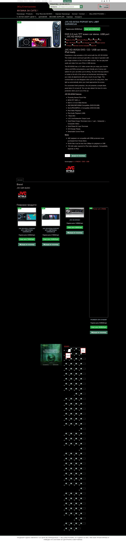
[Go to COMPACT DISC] (68, 370)
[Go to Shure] (68, 500)
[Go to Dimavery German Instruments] (68, 375)
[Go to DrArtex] (78, 375)
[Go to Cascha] (73, 365)
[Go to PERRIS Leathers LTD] (73, 470)
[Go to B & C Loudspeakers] (83, 355)
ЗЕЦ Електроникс (26, 6)
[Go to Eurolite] (78, 385)
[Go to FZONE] (83, 390)
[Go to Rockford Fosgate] (68, 485)
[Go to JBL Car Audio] (83, 415)
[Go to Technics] (83, 510)
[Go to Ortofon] (78, 465)
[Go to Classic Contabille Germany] (78, 365)
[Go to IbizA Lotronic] (73, 410)
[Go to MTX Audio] (83, 455)
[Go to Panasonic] (83, 465)
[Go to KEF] (83, 420)
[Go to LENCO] (68, 435)
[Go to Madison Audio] (68, 440)
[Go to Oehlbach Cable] (83, 460)
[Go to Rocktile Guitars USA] (73, 485)
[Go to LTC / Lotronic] (78, 435)
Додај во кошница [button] (27, 244)
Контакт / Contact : (79, 14)
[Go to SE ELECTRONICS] (78, 495)
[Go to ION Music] (68, 415)
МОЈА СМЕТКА (44, 1)
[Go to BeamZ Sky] (68, 360)
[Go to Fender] (68, 390)
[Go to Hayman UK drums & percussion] (73, 405)
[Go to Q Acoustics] (83, 475)
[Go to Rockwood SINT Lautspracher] (78, 485)
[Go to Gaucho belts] (78, 395)
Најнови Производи (62, 14)
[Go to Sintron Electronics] (73, 500)
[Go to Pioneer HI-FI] (68, 475)
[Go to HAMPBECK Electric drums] (78, 400)
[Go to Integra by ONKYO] (83, 410)
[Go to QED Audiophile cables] (68, 480)
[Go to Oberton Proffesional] (78, 460)
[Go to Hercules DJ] (83, 405)
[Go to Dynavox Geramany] (78, 380)
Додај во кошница (78, 156)
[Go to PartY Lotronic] (68, 470)
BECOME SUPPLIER (56, 17)
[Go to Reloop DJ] (78, 480)
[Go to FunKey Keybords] (78, 390)
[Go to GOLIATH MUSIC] (68, 400)
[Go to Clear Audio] (83, 365)
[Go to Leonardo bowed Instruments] (73, 435)
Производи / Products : (25, 14)
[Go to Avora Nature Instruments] (78, 355)
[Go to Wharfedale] (78, 525)
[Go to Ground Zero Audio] (73, 400)
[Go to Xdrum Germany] (68, 530)
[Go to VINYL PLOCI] (83, 520)
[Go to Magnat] (73, 440)
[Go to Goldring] (83, 395)
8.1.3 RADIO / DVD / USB (80, 161)
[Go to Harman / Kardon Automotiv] (83, 400)
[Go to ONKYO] (73, 465)
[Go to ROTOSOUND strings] (83, 485)
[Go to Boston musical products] (68, 365)
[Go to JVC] (68, 420)
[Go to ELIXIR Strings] (83, 380)
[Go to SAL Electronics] (68, 495)
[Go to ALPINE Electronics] (73, 350)
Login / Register (67, 1)
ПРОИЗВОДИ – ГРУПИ (22, 1)
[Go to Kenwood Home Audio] (68, 425)
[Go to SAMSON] (73, 495)
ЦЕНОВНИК (43, 17)
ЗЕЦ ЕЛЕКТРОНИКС (97, 14)
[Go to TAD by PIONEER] (83, 505)
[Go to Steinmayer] (73, 505)
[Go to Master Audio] (83, 440)
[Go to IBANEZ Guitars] (68, 410)
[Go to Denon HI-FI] (83, 370)
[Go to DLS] (73, 375)
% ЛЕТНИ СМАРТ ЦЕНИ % (26, 17)
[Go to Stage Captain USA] (68, 505)
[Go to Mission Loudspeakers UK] (68, 455)
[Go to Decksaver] (78, 370)
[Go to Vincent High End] (78, 520)
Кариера (69, 17)
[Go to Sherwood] (83, 495)
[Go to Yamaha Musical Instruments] (78, 530)
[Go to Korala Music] (83, 425)
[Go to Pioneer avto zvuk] (78, 470)
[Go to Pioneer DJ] (83, 470)
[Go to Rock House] (83, 480)
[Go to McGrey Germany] (83, 445)
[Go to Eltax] (68, 385)
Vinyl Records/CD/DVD (44, 14)
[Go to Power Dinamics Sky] (73, 475)
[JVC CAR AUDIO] (70, 169)
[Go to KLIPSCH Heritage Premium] (78, 425)
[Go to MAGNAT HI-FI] (78, 440)
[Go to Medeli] (83, 450)
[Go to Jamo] (73, 415)
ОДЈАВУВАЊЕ (37, 1)
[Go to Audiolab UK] (68, 355)
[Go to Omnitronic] (68, 465)
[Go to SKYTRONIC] (83, 500)
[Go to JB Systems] (78, 415)
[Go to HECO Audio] (78, 405)
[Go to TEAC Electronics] (78, 510)
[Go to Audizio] (73, 355)
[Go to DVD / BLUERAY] (73, 380)
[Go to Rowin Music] (83, 490)
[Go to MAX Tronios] (73, 445)
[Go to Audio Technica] (83, 350)
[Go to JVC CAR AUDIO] (73, 420)
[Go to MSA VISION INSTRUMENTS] (78, 455)
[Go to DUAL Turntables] (68, 380)
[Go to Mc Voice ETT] (78, 445)
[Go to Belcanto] (73, 360)
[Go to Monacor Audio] (73, 455)
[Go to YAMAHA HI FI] (73, 530)
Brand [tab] (20, 180)
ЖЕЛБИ (50, 1)
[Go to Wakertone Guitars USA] (73, 525)
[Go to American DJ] (78, 350)
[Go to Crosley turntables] (73, 370)
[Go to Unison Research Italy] (78, 515)
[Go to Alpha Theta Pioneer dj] (68, 350)
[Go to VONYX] (68, 525)
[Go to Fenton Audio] (73, 390)
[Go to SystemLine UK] (78, 505)
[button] (58, 23)
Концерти (78, 17)
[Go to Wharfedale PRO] (83, 525)
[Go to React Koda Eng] (73, 480)
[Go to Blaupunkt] (78, 360)
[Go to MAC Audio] (83, 435)
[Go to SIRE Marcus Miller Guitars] (78, 500)
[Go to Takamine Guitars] (68, 510)
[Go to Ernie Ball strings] (73, 385)
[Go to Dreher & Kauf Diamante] (83, 375)
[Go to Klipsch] (73, 425)
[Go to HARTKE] (68, 405)
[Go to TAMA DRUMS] (73, 510)
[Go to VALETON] (83, 515)
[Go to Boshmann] (83, 360)
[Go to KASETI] (78, 420)
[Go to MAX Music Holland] (68, 445)
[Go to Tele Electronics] (68, 515)
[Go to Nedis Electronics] (73, 460)
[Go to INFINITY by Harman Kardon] (78, 410)
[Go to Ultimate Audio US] (73, 515)
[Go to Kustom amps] (83, 430)
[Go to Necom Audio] (68, 460)
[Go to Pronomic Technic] (78, 475)
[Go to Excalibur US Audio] (83, 385)
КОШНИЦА (31, 1)
